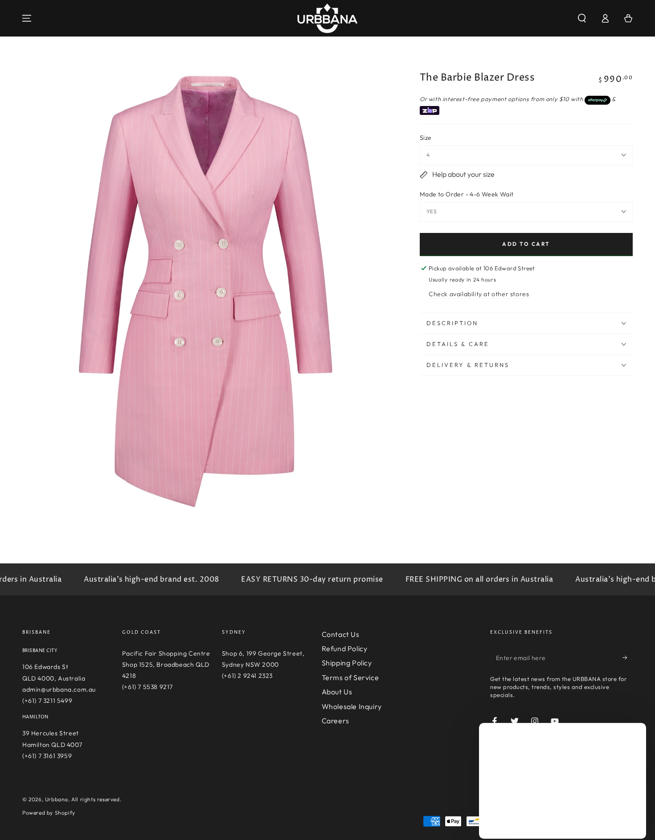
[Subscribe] (627, 658)
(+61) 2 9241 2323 (247, 676)
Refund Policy (345, 648)
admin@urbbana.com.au (59, 689)
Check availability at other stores (479, 294)
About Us (337, 691)
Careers (335, 720)
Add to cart (526, 244)
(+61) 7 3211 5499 (47, 701)
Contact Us (341, 634)
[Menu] (26, 18)
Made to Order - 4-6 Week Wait (467, 194)
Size (426, 138)
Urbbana (56, 799)
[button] (582, 18)
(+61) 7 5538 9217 (147, 687)
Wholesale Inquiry (352, 706)
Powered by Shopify (48, 812)
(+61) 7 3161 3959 (47, 756)
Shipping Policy (347, 662)
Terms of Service (350, 677)
